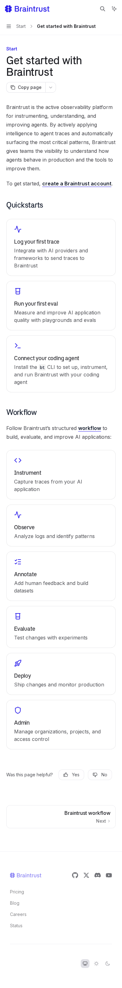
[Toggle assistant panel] (114, 9)
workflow (89, 428)
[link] (61, 247)
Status (16, 925)
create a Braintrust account (76, 183)
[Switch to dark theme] (107, 963)
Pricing (17, 891)
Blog (14, 903)
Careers (18, 914)
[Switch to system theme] (85, 963)
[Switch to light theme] (96, 963)
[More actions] (50, 87)
